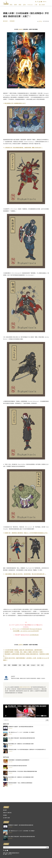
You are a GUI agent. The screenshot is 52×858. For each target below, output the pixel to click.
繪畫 (28, 665)
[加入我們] (42, 1)
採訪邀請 (5, 815)
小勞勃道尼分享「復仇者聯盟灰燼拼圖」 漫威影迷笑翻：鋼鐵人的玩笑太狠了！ (24, 147)
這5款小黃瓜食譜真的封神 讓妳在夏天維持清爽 (17, 765)
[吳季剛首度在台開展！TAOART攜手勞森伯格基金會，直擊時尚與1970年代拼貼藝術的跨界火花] (5, 751)
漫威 (24, 665)
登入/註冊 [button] (42, 4)
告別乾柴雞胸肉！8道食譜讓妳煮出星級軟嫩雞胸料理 (18, 760)
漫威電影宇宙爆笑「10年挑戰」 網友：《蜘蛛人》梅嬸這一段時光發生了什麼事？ (24, 652)
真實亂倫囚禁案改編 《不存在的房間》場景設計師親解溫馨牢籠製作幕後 (22, 771)
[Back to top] (47, 853)
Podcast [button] (30, 4)
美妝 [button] (20, 4)
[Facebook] (38, 1)
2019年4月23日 (34, 635)
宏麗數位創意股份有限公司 (25, 687)
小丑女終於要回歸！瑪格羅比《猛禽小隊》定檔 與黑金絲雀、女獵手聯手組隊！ (24, 650)
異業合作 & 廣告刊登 (7, 812)
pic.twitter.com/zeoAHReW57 (30, 631)
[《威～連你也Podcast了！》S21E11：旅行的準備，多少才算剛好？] (5, 733)
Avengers (33, 665)
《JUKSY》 (20, 29)
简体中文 (44, 1)
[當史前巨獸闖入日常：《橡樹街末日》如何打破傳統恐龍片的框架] (5, 745)
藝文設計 (5, 21)
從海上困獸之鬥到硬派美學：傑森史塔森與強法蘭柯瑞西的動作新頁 (21, 738)
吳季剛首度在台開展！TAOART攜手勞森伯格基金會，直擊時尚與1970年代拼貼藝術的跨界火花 (27, 749)
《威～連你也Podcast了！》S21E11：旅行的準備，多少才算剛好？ (21, 732)
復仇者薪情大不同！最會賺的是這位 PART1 (15, 103)
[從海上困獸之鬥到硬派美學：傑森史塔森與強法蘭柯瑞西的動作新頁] (5, 739)
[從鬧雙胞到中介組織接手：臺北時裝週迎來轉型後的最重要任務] (5, 728)
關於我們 (5, 810)
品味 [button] (24, 4)
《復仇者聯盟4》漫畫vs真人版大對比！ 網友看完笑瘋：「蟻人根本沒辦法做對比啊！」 (25, 574)
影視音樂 (12, 21)
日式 (38, 665)
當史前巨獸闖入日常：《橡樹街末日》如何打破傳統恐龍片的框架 (21, 743)
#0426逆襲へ (16, 631)
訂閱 (47, 720)
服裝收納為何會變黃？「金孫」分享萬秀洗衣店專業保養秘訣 (20, 782)
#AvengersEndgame (36, 629)
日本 (20, 665)
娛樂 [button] (15, 4)
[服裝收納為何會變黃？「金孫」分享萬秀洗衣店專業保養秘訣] (5, 784)
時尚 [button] (11, 4)
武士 (42, 665)
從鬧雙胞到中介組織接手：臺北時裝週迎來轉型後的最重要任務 (20, 726)
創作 (5, 665)
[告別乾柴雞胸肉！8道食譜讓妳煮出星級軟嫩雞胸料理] (5, 761)
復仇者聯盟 (14, 665)
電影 (9, 665)
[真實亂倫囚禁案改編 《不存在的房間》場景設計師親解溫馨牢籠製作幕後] (5, 772)
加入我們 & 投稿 (6, 817)
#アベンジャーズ (17, 629)
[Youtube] (40, 1)
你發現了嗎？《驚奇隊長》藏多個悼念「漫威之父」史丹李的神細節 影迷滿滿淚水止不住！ (26, 533)
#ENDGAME (25, 629)
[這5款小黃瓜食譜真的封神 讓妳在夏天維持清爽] (5, 767)
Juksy (40, 21)
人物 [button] (36, 4)
